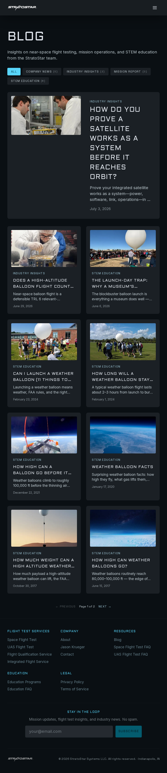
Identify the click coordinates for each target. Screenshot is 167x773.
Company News (42, 71)
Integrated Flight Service (27, 661)
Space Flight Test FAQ (132, 647)
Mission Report (130, 71)
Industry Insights (86, 71)
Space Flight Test (21, 639)
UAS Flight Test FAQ (131, 654)
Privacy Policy (72, 682)
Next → (105, 606)
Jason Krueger (72, 647)
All (14, 71)
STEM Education (28, 81)
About (65, 639)
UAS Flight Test (20, 647)
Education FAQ (19, 689)
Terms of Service (74, 689)
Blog (117, 639)
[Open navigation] (155, 8)
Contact (67, 654)
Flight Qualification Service (29, 654)
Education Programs (24, 682)
